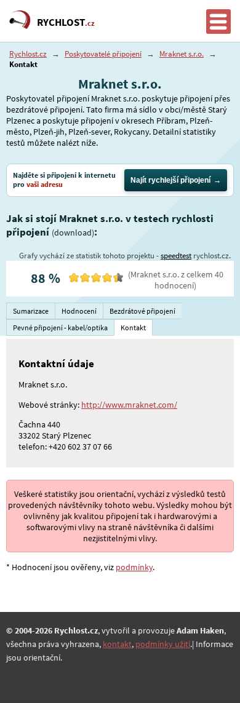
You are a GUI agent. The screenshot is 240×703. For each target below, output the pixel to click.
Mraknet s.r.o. (181, 54)
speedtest (176, 255)
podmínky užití (162, 643)
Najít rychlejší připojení (170, 180)
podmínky (134, 567)
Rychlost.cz (28, 54)
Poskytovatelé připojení (103, 54)
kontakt (117, 643)
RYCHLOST (66, 22)
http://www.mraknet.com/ (129, 404)
